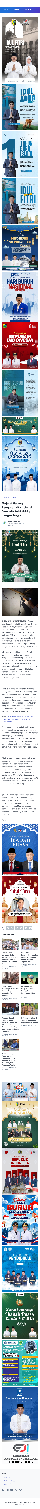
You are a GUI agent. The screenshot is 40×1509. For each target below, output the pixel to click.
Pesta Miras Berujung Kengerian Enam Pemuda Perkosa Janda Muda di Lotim (29, 989)
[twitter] (12, 928)
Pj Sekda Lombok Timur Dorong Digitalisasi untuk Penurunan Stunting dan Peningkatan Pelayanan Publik (9, 1059)
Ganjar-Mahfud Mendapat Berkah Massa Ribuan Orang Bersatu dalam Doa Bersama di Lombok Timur (10, 958)
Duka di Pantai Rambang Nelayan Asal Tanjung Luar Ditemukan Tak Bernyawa (10, 990)
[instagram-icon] (7, 1490)
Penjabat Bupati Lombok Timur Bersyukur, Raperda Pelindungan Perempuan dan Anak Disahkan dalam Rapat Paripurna (10, 1024)
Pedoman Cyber (9, 1481)
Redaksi (6, 1478)
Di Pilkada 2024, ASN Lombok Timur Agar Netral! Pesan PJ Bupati (29, 1020)
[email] (30, 928)
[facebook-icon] (3, 1490)
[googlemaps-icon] (20, 1490)
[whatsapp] (17, 928)
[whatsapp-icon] (16, 1490)
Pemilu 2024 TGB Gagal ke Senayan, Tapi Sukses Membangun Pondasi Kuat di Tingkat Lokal (29, 957)
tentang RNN (8, 1484)
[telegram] (21, 928)
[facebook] (8, 928)
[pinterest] (26, 928)
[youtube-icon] (11, 1490)
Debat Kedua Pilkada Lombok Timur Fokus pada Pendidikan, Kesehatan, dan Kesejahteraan (18, 719)
